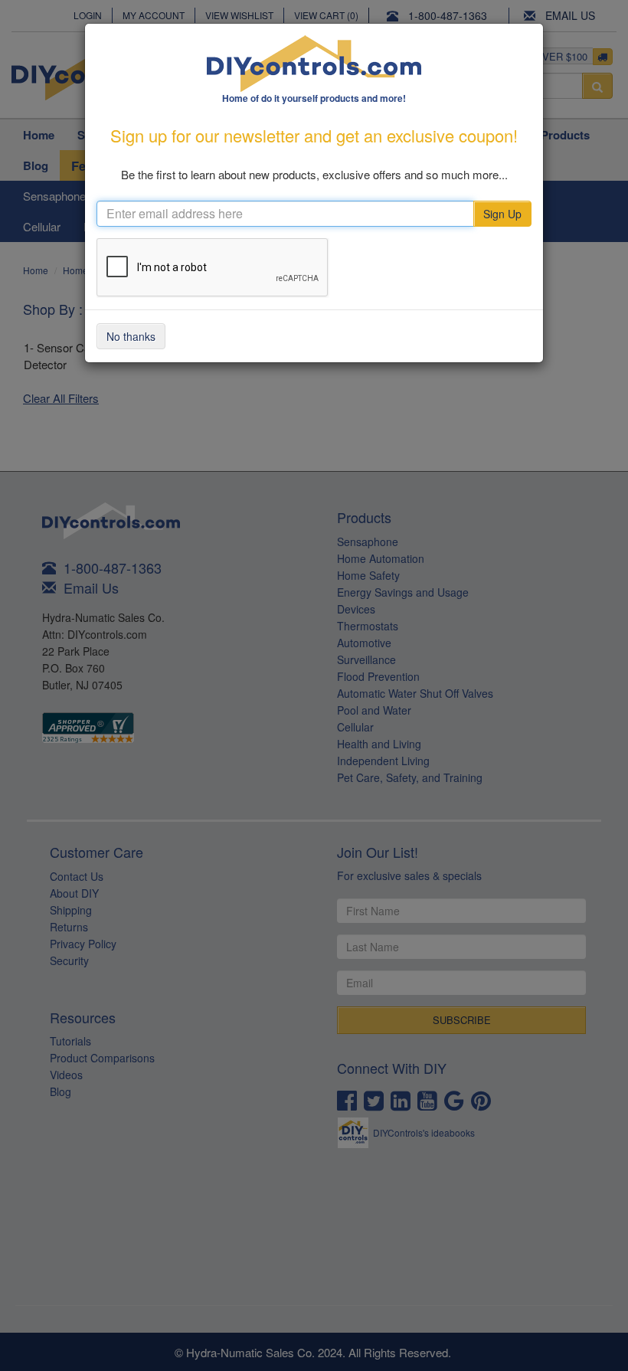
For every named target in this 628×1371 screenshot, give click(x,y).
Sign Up (502, 213)
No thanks (130, 336)
